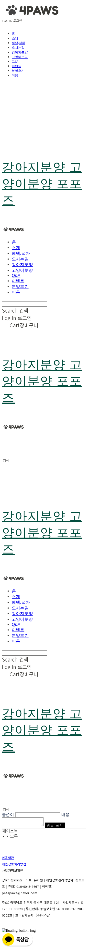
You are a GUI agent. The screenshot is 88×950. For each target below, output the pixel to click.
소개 (15, 38)
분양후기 (18, 70)
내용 (65, 815)
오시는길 (18, 47)
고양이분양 (20, 57)
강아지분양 (20, 52)
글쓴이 (8, 815)
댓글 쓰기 (55, 825)
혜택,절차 (18, 43)
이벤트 (16, 66)
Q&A (15, 61)
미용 (15, 75)
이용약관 (8, 857)
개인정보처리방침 (14, 864)
